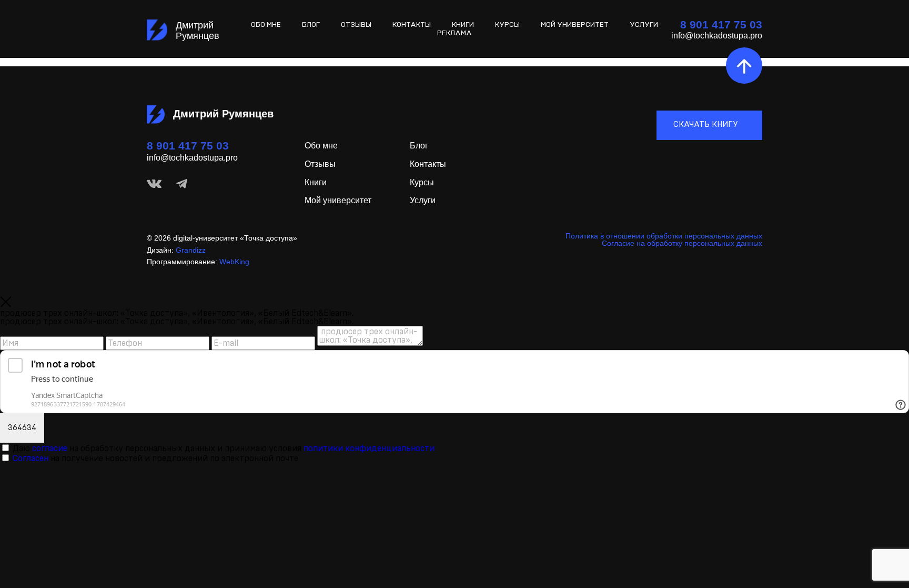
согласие (49, 448)
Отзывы (320, 164)
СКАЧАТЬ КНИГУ (706, 124)
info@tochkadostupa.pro (192, 157)
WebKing (234, 261)
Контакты (411, 24)
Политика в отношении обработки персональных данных (663, 236)
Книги (463, 24)
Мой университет (575, 24)
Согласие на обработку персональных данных (682, 243)
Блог (311, 24)
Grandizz (191, 250)
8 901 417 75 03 (188, 145)
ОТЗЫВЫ (356, 24)
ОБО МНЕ (266, 24)
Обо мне (321, 145)
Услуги (644, 24)
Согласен (30, 458)
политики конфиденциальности (369, 448)
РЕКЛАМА (454, 33)
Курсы (507, 24)
